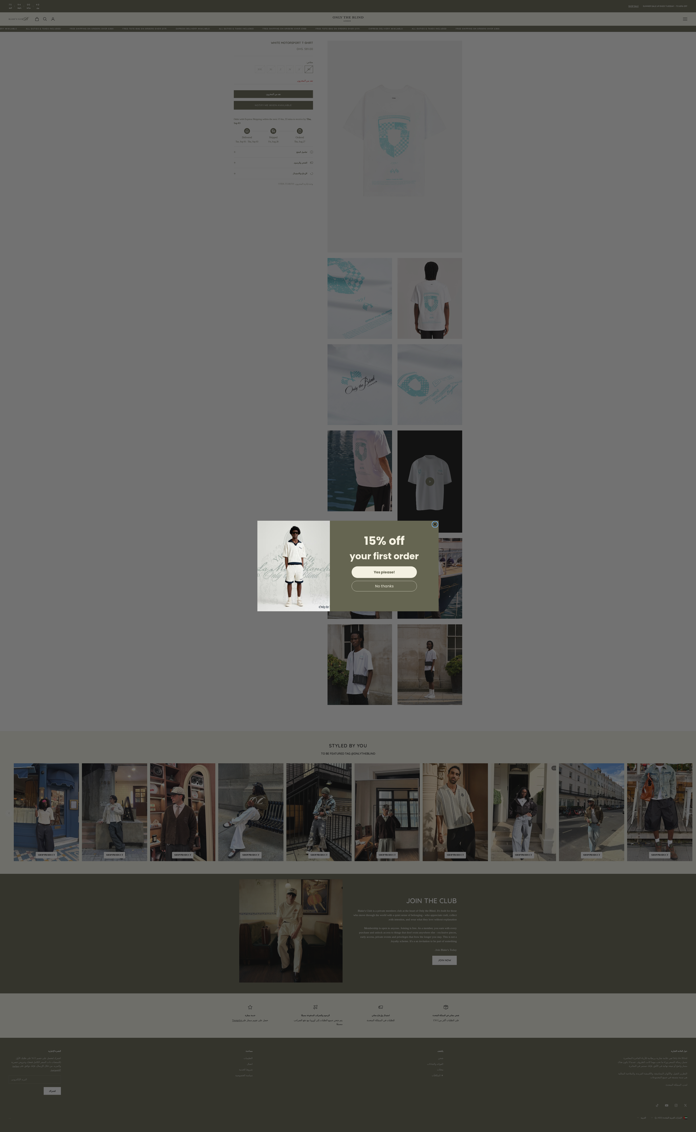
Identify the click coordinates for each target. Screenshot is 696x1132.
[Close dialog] (435, 524)
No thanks (384, 586)
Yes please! (384, 572)
